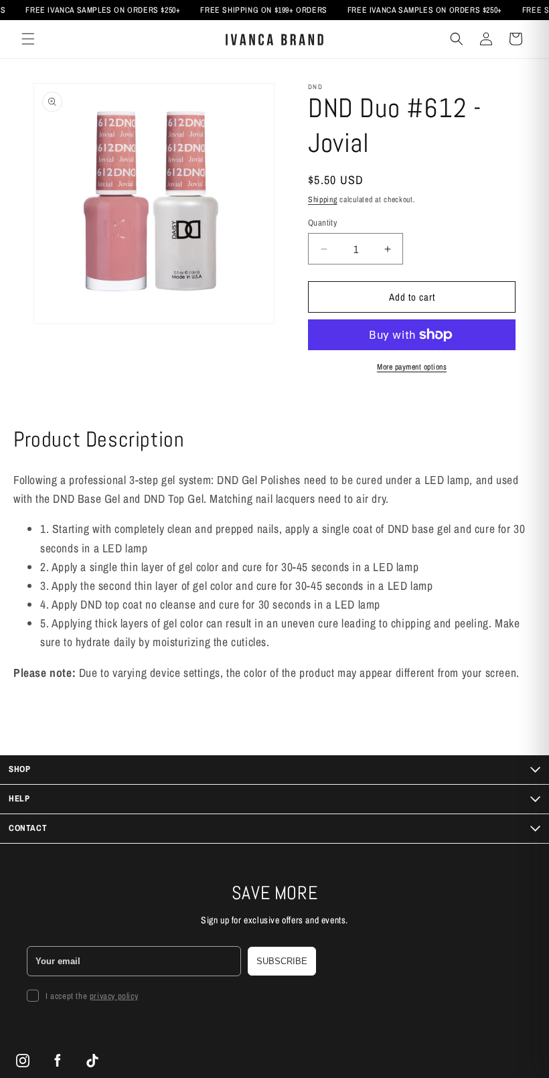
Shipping (322, 199)
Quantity (322, 222)
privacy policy (114, 996)
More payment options (412, 367)
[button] (28, 39)
